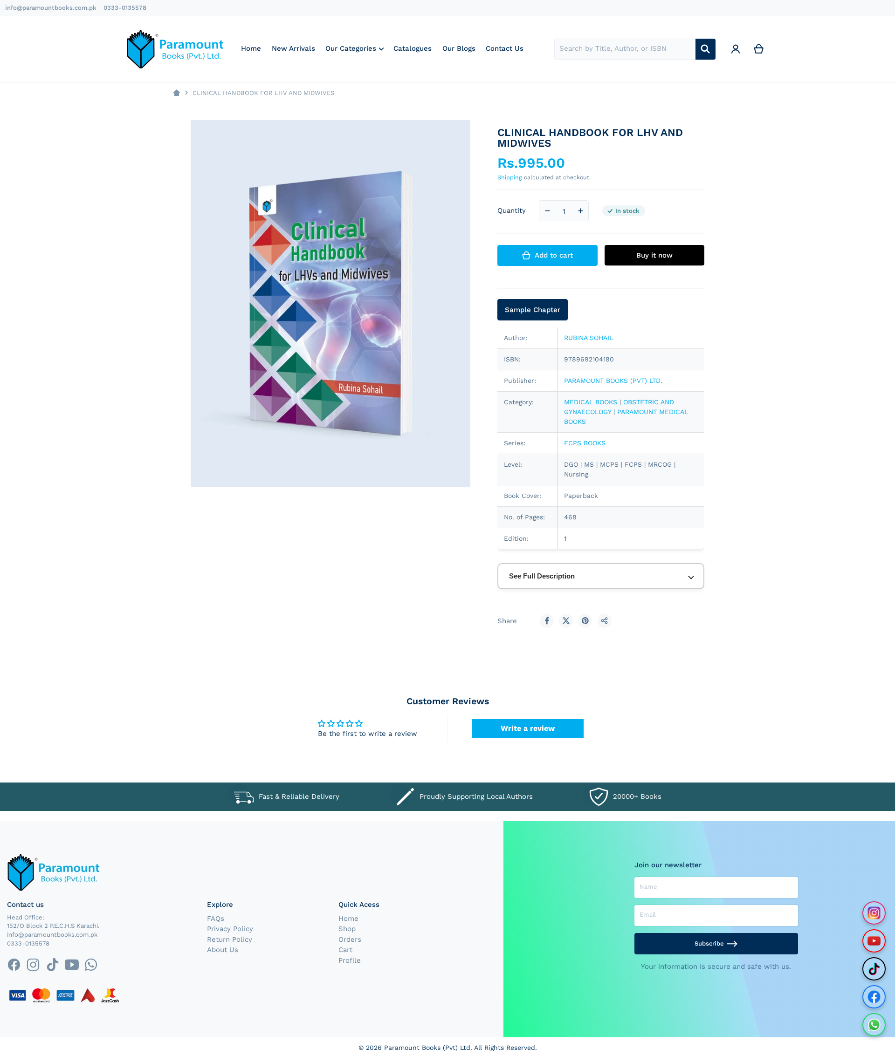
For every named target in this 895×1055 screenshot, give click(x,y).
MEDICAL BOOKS (590, 402)
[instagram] (33, 964)
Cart (345, 950)
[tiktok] (52, 964)
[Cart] (759, 49)
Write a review (528, 728)
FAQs (215, 918)
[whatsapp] (90, 964)
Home (348, 918)
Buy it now (654, 255)
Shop (347, 929)
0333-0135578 (124, 7)
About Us (222, 950)
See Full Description (542, 576)
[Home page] (176, 92)
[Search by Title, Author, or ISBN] (705, 49)
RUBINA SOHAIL (588, 337)
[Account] (735, 49)
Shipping (509, 177)
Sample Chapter (532, 310)
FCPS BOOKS (585, 443)
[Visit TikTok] (874, 968)
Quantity (511, 210)
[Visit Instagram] (874, 913)
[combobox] (624, 49)
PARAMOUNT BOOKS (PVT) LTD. (613, 380)
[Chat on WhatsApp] (874, 1024)
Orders (349, 939)
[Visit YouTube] (874, 941)
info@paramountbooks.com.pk (50, 7)
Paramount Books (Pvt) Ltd (427, 1047)
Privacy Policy (230, 929)
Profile (349, 960)
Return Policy (229, 939)
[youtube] (71, 964)
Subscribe (709, 943)
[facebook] (13, 964)
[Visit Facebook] (874, 996)
